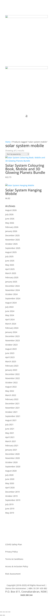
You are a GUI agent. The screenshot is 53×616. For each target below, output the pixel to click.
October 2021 (11, 412)
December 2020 (12, 454)
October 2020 (11, 462)
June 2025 (9, 260)
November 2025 (12, 239)
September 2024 (12, 298)
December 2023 (12, 336)
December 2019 (12, 491)
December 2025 (12, 235)
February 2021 (11, 445)
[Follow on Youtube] (13, 535)
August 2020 (11, 470)
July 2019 (9, 504)
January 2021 (11, 449)
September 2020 (12, 466)
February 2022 (11, 399)
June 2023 (9, 353)
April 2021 (10, 437)
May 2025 (9, 265)
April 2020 (10, 487)
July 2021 (9, 424)
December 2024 (12, 286)
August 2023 (11, 349)
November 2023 (12, 340)
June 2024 (9, 311)
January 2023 (11, 370)
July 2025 (9, 256)
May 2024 (9, 315)
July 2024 (9, 307)
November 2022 (12, 378)
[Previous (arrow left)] (1, 615)
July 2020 (9, 475)
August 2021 (11, 420)
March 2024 (10, 323)
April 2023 (10, 357)
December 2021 (12, 403)
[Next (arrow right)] (4, 615)
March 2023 (10, 361)
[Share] (6, 611)
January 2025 (11, 281)
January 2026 (11, 231)
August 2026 (11, 210)
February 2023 (11, 365)
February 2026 (11, 227)
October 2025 (11, 244)
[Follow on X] (29, 41)
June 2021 (9, 428)
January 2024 (11, 332)
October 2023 (11, 344)
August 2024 (11, 302)
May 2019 (9, 512)
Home (8, 142)
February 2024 (11, 328)
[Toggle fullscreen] (4, 611)
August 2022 (11, 386)
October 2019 (11, 496)
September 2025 (12, 248)
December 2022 (12, 374)
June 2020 (9, 479)
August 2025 (11, 252)
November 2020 (12, 458)
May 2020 (9, 483)
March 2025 (10, 273)
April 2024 (10, 319)
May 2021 (9, 433)
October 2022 (11, 382)
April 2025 (10, 269)
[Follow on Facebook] (24, 41)
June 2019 (9, 508)
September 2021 (12, 416)
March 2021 (10, 441)
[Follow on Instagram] (18, 535)
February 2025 (11, 277)
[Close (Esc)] (9, 611)
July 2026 (9, 214)
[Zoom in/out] (1, 611)
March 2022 (10, 395)
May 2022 (9, 391)
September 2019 (12, 500)
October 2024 (11, 294)
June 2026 (9, 218)
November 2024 (12, 290)
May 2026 (9, 223)
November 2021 (12, 407)
